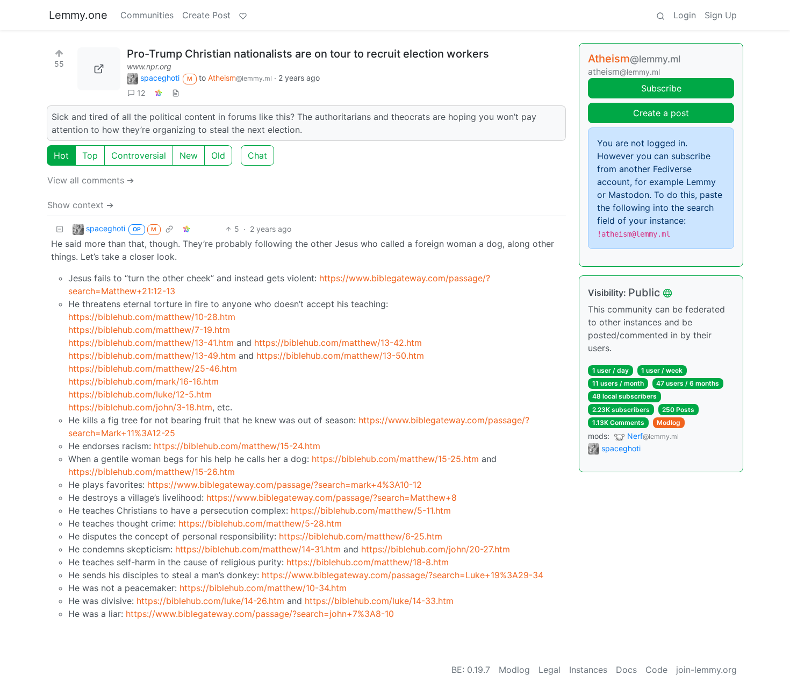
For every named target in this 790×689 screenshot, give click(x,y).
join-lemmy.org (706, 669)
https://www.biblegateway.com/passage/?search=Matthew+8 (331, 497)
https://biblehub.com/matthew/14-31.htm (258, 549)
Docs (626, 669)
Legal (549, 669)
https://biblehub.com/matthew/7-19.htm (149, 329)
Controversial (138, 155)
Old (218, 155)
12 (141, 92)
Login (684, 15)
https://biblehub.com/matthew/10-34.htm (263, 588)
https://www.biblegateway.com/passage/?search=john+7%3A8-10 (260, 613)
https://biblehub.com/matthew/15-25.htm (395, 458)
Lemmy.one (78, 15)
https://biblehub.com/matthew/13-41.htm (151, 342)
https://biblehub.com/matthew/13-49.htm (152, 355)
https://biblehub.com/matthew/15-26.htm (151, 471)
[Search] (660, 15)
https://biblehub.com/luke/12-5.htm (140, 394)
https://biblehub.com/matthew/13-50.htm (340, 355)
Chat (257, 155)
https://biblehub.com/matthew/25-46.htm (152, 368)
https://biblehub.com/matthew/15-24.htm (237, 446)
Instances (588, 669)
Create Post (206, 15)
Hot (61, 155)
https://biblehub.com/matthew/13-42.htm (338, 342)
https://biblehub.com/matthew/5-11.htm (371, 510)
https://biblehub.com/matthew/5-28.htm (260, 523)
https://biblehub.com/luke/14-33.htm (379, 600)
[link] (158, 93)
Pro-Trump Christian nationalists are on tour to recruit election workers (308, 53)
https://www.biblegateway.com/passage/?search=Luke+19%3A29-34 (402, 575)
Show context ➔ (80, 205)
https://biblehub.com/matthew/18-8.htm (367, 562)
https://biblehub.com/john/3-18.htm (140, 407)
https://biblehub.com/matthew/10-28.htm (151, 316)
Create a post (661, 113)
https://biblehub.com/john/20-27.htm (435, 549)
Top (90, 155)
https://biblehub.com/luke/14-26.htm (210, 600)
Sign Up (721, 15)
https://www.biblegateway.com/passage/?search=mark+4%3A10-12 (284, 484)
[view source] (175, 93)
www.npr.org (149, 66)
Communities (147, 15)
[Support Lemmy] (243, 15)
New (188, 155)
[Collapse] (59, 229)
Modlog (668, 422)
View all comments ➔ (90, 180)
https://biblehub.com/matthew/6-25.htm (360, 536)
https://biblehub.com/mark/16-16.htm (143, 381)
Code (656, 669)
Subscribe (661, 88)
